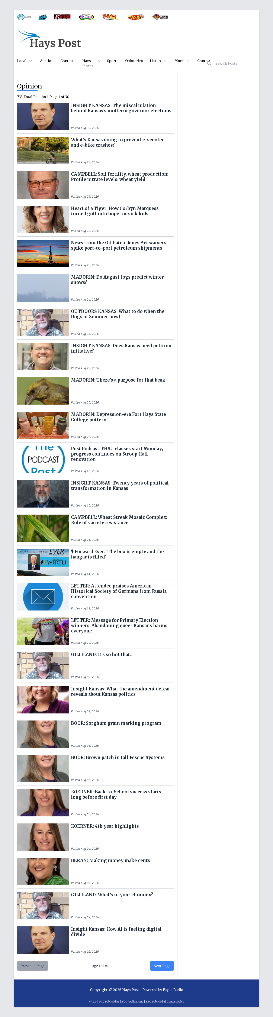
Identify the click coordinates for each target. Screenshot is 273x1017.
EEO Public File (155, 1001)
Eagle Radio (173, 990)
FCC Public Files (109, 1001)
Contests (68, 61)
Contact (204, 61)
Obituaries (134, 61)
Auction (47, 61)
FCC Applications (132, 1001)
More (179, 61)
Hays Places (87, 63)
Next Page (162, 966)
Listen (155, 61)
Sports (112, 61)
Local (21, 61)
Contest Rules (175, 1001)
